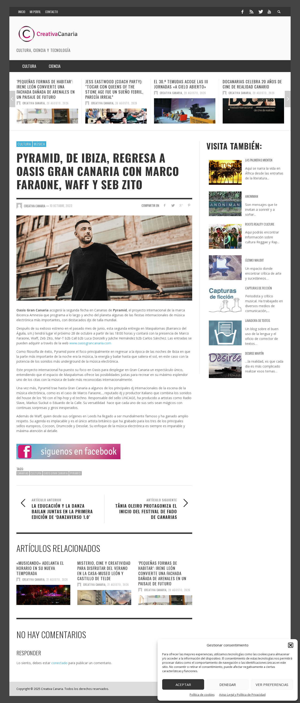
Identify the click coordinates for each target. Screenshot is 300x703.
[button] (290, 645)
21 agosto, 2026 (57, 579)
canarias (22, 473)
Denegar (227, 684)
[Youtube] (269, 11)
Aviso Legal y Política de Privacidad (242, 695)
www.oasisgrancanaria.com (90, 343)
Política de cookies (202, 695)
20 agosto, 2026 (58, 103)
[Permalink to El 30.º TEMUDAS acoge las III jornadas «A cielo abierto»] (116, 111)
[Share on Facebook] (164, 205)
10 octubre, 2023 (61, 205)
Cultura (24, 143)
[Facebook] (242, 11)
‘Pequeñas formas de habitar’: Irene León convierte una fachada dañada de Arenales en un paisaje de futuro (162, 573)
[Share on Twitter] (173, 205)
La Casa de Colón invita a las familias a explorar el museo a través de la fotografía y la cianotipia (252, 89)
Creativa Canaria (33, 103)
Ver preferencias (272, 684)
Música (39, 143)
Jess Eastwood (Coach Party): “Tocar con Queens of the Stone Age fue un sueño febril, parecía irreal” (46, 89)
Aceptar (183, 684)
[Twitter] (260, 11)
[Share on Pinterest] (189, 205)
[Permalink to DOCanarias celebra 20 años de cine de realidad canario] (184, 111)
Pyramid (75, 473)
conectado (59, 663)
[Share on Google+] (181, 205)
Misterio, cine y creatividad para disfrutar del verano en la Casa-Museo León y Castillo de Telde (104, 570)
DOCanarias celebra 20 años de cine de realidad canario (183, 84)
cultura (36, 473)
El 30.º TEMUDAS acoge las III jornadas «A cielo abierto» (112, 84)
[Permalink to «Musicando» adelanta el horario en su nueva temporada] (43, 595)
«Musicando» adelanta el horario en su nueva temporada (40, 568)
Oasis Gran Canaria (56, 473)
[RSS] (251, 11)
